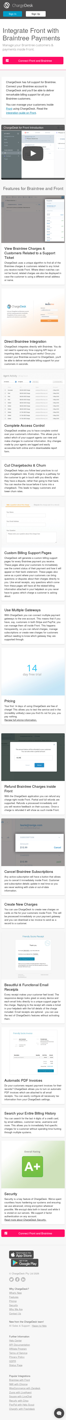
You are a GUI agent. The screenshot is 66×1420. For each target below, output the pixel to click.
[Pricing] (32, 694)
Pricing (12, 1301)
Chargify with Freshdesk (22, 1409)
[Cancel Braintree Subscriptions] (32, 865)
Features (14, 1297)
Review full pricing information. (20, 720)
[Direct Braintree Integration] (32, 335)
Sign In (12, 14)
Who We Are (16, 1309)
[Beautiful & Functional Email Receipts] (32, 978)
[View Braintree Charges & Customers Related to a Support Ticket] (32, 242)
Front (9, 108)
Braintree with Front (19, 1380)
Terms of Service (18, 1353)
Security (13, 1305)
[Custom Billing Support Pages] (32, 546)
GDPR (12, 1361)
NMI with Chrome (18, 1384)
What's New (15, 1292)
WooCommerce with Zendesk (24, 1388)
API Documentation (19, 1344)
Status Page (15, 1365)
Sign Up (36, 14)
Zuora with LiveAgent (20, 1392)
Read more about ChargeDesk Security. (25, 1219)
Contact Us (15, 1313)
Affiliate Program (18, 1348)
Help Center (15, 1340)
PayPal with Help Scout (21, 1404)
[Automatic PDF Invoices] (32, 1074)
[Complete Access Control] (32, 419)
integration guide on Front (21, 113)
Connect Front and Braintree (35, 60)
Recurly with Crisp (18, 1400)
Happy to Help (39, 1325)
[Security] (32, 1187)
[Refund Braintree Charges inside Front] (32, 780)
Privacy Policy (17, 1357)
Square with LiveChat (20, 1396)
